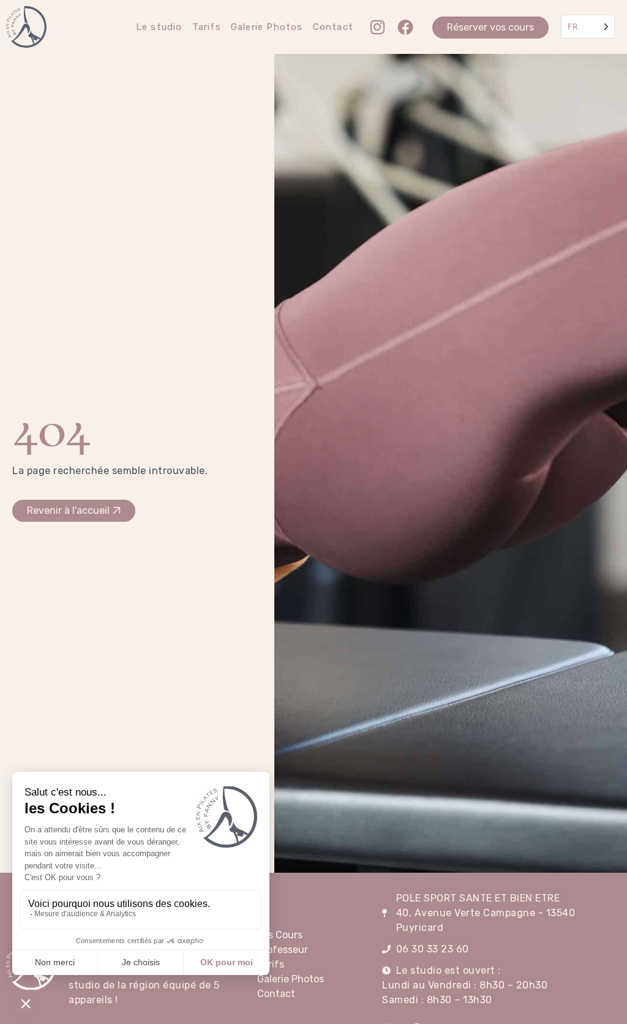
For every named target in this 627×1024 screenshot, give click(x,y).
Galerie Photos (267, 26)
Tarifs (206, 26)
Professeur (282, 949)
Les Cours (279, 935)
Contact (333, 26)
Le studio (159, 26)
